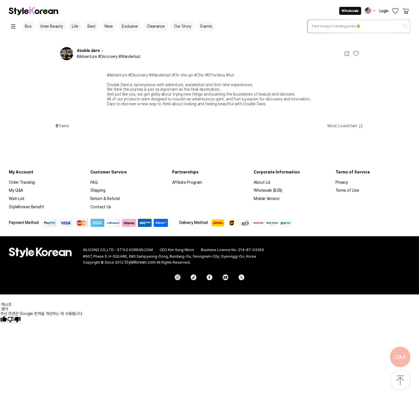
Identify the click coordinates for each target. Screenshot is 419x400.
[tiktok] (193, 277)
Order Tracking (22, 182)
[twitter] (241, 277)
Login (384, 11)
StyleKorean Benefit (26, 207)
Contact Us (100, 207)
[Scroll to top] (400, 380)
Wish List (17, 198)
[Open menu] (13, 26)
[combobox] (354, 26)
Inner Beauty (51, 26)
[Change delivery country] (370, 10)
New (109, 26)
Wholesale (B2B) (268, 190)
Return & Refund (105, 198)
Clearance (156, 26)
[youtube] (225, 277)
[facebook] (209, 277)
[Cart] (406, 11)
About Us (262, 182)
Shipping (97, 190)
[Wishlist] (395, 10)
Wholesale (350, 11)
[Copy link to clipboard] (347, 53)
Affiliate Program (187, 182)
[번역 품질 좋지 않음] (14, 320)
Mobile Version (266, 198)
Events (206, 26)
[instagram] (177, 277)
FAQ (93, 182)
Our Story (182, 26)
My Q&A (16, 190)
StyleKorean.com (140, 262)
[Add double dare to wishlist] (356, 53)
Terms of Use (347, 190)
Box (28, 26)
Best (92, 26)
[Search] (405, 26)
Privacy (341, 182)
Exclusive (130, 26)
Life (75, 26)
